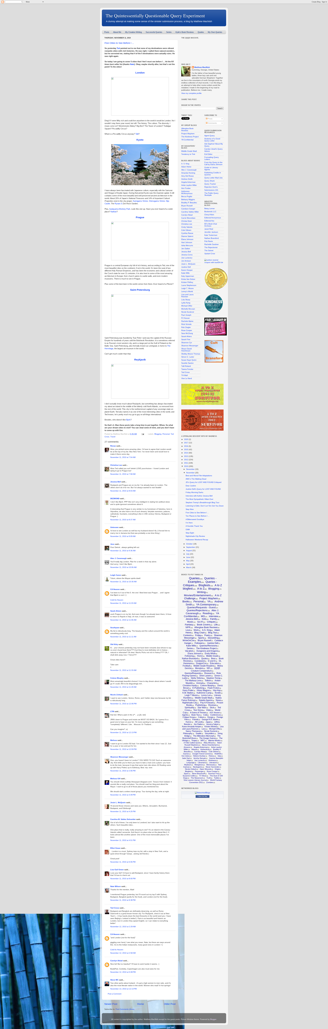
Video (209, 710)
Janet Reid (208, 229)
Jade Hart (186, 758)
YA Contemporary (206, 604)
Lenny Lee (206, 695)
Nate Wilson (115, 886)
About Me (117, 32)
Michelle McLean (188, 309)
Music (190, 622)
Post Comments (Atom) (125, 1009)
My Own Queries (215, 32)
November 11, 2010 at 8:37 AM (123, 520)
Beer (213, 658)
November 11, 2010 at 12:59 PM (123, 749)
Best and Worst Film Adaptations (199, 476)
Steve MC (114, 980)
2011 (186, 463)
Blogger (213, 1019)
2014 (186, 453)
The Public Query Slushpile (211, 194)
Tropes (194, 740)
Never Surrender (212, 767)
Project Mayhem (187, 134)
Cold (205, 715)
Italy (219, 756)
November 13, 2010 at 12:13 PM (123, 989)
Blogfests (204, 585)
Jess (112, 544)
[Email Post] (143, 434)
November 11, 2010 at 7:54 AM (123, 457)
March (189, 567)
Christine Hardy (190, 685)
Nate (132, 64)
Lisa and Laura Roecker (187, 296)
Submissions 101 (211, 190)
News (218, 700)
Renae (113, 446)
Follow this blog (202, 796)
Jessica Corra (186, 255)
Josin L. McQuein (118, 803)
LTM (112, 711)
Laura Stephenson (188, 285)
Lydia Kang (185, 303)
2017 (186, 443)
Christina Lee (116, 465)
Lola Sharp (185, 300)
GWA (188, 530)
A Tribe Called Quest (192, 743)
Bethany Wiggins (188, 200)
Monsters (199, 668)
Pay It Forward (206, 703)
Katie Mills (185, 273)
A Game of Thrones (198, 712)
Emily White (210, 653)
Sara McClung (187, 333)
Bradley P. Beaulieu (189, 203)
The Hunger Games (207, 738)
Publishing (200, 705)
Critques (211, 622)
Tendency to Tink (188, 154)
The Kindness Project (190, 137)
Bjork (128, 420)
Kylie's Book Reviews (185, 32)
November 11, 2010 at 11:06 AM (123, 620)
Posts (106, 32)
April (188, 564)
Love (188, 630)
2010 (186, 466)
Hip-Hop (217, 690)
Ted (118, 48)
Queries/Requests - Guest (201, 607)
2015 (186, 449)
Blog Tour (212, 632)
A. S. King (185, 164)
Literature (213, 763)
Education (214, 663)
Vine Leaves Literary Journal (195, 780)
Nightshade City (189, 703)
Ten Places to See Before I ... (197, 516)
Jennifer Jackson (211, 232)
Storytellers (209, 733)
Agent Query (209, 136)
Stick (212, 707)
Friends (195, 719)
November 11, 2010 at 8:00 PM (123, 879)
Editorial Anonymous (212, 218)
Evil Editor (208, 154)
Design (210, 717)
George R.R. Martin (210, 719)
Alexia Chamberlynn (210, 745)
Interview (213, 616)
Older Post (170, 1004)
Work (196, 630)
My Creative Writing (133, 32)
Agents (185, 715)
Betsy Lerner (209, 208)
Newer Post (110, 1004)
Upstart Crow (209, 254)
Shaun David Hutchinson (186, 350)
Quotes (201, 32)
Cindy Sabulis (186, 227)
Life (216, 624)
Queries (194, 578)
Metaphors (198, 765)
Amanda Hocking (188, 173)
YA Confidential (187, 140)
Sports (201, 638)
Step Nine (190, 509)
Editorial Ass (209, 221)
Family (213, 619)
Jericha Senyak (199, 758)
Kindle (218, 693)
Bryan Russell (186, 206)
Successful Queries (154, 32)
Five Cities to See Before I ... (119, 43)
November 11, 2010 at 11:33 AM (123, 670)
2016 (186, 446)
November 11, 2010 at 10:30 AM (123, 582)
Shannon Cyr (186, 343)
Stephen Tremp (213, 678)
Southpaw (114, 628)
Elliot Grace (115, 848)
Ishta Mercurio (187, 245)
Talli (137, 134)
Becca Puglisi (186, 196)
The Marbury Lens (193, 680)
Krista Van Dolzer (188, 279)
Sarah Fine (185, 339)
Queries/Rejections (197, 610)
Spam (186, 774)
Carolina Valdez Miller (190, 212)
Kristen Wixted (210, 726)
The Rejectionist (210, 247)
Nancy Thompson (193, 731)
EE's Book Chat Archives (210, 225)
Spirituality (189, 707)
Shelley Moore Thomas (190, 354)
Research (208, 673)
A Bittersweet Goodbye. (195, 519)
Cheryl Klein (209, 215)
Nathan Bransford (211, 238)
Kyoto (140, 139)
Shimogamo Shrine (157, 201)
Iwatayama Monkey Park (119, 209)
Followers (199, 643)
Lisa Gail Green (117, 870)
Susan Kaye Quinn (188, 360)
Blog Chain (199, 632)
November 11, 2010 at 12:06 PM (123, 704)
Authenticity (205, 749)
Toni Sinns (198, 710)
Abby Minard (209, 743)
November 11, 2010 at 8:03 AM (123, 491)
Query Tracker (210, 184)
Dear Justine (191, 486)
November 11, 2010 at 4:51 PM (123, 840)
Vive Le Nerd (186, 378)
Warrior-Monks (214, 740)
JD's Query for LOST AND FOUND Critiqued (203, 482)
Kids (204, 619)
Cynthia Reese (187, 233)
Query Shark (209, 181)
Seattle (198, 733)
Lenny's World (187, 291)
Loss (204, 729)
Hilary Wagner (203, 690)
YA (209, 601)
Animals (200, 683)
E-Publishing (198, 688)
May (188, 561)
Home (140, 1004)
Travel (112, 437)
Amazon (187, 747)
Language (190, 763)
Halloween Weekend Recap (197, 540)
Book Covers (203, 624)
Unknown (114, 527)
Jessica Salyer (212, 724)
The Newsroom (197, 778)
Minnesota (210, 765)
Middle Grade (212, 656)
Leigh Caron (115, 575)
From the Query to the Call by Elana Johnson (213, 163)
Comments (212, 123)
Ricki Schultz (186, 324)
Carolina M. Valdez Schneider (123, 819)
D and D (212, 661)
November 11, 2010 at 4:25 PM (123, 811)
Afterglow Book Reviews (187, 130)
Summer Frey (213, 774)
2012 (186, 460)
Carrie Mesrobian (188, 218)
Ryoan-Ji (118, 204)
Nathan (114, 212)
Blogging (157, 434)
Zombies (209, 782)
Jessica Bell (115, 482)
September (191, 547)
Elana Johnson (187, 239)
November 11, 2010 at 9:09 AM (123, 536)
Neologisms (197, 767)
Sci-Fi (200, 622)
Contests (187, 635)
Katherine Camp (204, 693)
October (189, 544)
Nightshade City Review (195, 536)
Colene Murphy (117, 678)
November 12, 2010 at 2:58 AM (123, 953)
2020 (186, 439)
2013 (186, 456)
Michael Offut (186, 306)
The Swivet (208, 250)
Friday (198, 635)
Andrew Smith (187, 179)
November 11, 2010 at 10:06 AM (123, 567)
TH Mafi (184, 375)
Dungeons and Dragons (207, 651)
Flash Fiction (213, 688)
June (188, 557)
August (189, 551)
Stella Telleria (197, 678)
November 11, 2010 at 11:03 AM (123, 603)
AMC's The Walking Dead (196, 479)
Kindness (212, 760)
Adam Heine (186, 167)
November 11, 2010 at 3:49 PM (123, 795)
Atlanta (194, 749)
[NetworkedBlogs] (202, 793)
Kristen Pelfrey (187, 282)
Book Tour (195, 715)
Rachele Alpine (187, 321)
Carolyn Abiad (116, 961)
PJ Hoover (185, 318)
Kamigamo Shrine (140, 201)
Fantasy (189, 624)
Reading (207, 613)
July (188, 554)
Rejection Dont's (211, 187)
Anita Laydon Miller (189, 185)
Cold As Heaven (116, 600)
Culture (201, 717)
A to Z (200, 588)
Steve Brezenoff (198, 774)
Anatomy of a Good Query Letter (212, 140)
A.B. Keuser (215, 712)
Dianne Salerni (187, 236)
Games (186, 754)
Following (189, 656)
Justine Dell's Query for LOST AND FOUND (203, 489)
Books (185, 601)
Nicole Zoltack (116, 695)
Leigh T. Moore (187, 288)
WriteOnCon (188, 640)
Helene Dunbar (199, 756)
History (211, 756)
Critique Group (189, 717)
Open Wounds (205, 769)
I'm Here (189, 523)
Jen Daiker (185, 249)
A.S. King (206, 630)
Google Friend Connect (201, 754)
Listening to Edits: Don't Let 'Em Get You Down (205, 506)
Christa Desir (186, 221)
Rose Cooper (186, 330)
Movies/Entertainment (197, 595)
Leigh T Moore (191, 695)
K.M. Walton (187, 693)
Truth (209, 778)
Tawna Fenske (187, 369)
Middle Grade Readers (203, 666)
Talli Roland (186, 366)
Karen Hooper (187, 270)
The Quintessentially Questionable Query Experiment (155, 15)
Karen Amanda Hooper (191, 726)
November (190, 473)
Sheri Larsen (205, 676)
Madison (187, 765)
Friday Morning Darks (194, 492)
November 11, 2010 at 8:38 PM (123, 900)
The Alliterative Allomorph (203, 736)
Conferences (215, 715)
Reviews (212, 705)
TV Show (202, 776)
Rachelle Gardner (211, 244)
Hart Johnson (186, 242)
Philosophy (187, 733)
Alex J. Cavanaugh (118, 558)
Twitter (216, 778)
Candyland (200, 661)
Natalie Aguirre (206, 700)
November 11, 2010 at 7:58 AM (123, 474)
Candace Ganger (188, 209)
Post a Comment (114, 994)
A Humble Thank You (194, 526)
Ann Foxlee (186, 188)
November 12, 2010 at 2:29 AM (123, 927)
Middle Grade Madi (189, 151)
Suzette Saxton (187, 363)
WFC (203, 740)
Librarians (202, 763)
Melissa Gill (115, 779)
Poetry (207, 635)
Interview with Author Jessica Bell (199, 496)
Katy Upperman (187, 276)
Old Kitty (114, 644)
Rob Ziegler (186, 327)
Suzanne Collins (189, 776)
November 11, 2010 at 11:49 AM (123, 687)
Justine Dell (186, 267)
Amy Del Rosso (187, 176)
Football (186, 666)
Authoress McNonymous (186, 192)
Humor (188, 722)
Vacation (189, 651)
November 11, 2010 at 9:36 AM (123, 551)
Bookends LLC (210, 212)
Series (169, 32)
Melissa (113, 740)
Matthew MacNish (202, 67)
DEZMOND (114, 499)
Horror (200, 656)
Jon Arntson (186, 261)
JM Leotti (198, 722)
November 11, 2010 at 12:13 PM (123, 732)
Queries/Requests (193, 673)
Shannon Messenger (119, 757)
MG (203, 616)
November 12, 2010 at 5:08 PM (123, 972)
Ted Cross (114, 908)
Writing (201, 592)
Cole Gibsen (186, 230)
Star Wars (202, 707)
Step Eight (190, 533)
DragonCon (201, 663)
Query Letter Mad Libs (213, 178)
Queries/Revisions (208, 645)
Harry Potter (188, 690)
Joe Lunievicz (186, 258)
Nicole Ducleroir (187, 312)
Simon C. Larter (187, 357)
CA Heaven (115, 589)
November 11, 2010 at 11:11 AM (123, 637)
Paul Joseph (186, 315)
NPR (188, 627)
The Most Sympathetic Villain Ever (199, 499)
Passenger (199, 771)
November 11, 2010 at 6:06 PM (123, 862)
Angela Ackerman (188, 182)
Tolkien (208, 680)
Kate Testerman (210, 235)
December (190, 469)
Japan (208, 722)
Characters (212, 683)
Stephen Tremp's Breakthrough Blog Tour (202, 502)
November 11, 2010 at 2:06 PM (123, 771)
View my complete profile (191, 93)
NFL (209, 668)
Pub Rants (208, 241)
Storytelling (213, 638)
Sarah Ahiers (115, 611)
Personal (166, 434)
